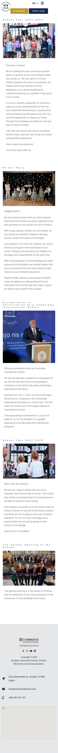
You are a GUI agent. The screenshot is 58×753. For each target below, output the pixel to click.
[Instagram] (27, 650)
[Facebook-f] (23, 650)
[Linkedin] (34, 650)
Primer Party (14, 168)
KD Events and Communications (29, 664)
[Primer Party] (29, 188)
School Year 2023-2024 (23, 20)
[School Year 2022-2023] (29, 461)
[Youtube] (31, 650)
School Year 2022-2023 (23, 440)
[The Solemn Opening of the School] (29, 568)
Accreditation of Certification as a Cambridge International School (29, 304)
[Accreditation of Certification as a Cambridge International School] (29, 337)
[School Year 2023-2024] (29, 40)
